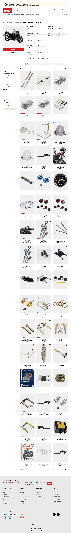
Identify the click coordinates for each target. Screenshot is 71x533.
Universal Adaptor (44, 92)
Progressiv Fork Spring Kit (27, 92)
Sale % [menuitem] (22, 14)
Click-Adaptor (60, 340)
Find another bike (12, 52)
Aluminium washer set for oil (44, 464)
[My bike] (58, 10)
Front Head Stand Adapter (43, 315)
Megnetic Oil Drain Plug (27, 142)
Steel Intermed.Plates (27, 216)
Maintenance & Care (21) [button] (9, 73)
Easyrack (27, 241)
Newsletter (5, 498)
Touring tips (22, 492)
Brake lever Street (44, 439)
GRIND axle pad (43, 216)
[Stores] (54, 10)
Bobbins (27, 315)
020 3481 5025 (12, 482)
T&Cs (54, 492)
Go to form (61, 63)
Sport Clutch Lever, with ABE (60, 464)
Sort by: (58, 68)
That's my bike (13, 49)
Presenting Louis (39, 490)
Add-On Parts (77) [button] (7, 86)
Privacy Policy (55, 494)
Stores (37, 492)
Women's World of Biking (24, 490)
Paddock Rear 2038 (27, 365)
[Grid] (52, 68)
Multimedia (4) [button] (7, 82)
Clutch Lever (44, 167)
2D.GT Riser (44, 266)
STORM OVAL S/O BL (27, 291)
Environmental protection (58, 501)
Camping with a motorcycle (25, 505)
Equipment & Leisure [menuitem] (16, 14)
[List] (54, 68)
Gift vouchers (5, 499)
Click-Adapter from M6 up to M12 (27, 340)
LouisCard (5, 501)
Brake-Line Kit (43, 241)
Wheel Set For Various (60, 291)
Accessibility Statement (57, 499)
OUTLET (7, 105)
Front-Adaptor (27, 439)
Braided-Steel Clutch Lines (60, 241)
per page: (30, 68)
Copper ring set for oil (60, 315)
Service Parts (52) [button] (7, 71)
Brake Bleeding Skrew (43, 365)
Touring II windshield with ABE (60, 142)
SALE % (7, 102)
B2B (4, 492)
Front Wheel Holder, (60, 365)
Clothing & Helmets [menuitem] (6, 14)
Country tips (22, 494)
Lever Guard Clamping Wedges (60, 92)
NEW (7, 99)
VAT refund (38, 496)
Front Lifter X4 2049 (43, 142)
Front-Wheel (44, 340)
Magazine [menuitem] (32, 14)
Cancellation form (56, 498)
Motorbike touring (23, 499)
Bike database (6, 496)
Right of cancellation (57, 496)
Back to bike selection (8, 19)
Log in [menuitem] (67, 14)
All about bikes (22, 501)
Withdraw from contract (7, 505)
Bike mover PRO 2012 (44, 291)
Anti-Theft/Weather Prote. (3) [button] (9, 77)
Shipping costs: (30, 528)
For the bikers (22, 503)
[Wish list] (63, 10)
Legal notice (55, 490)
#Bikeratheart (22, 498)
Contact (4, 490)
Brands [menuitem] (27, 14)
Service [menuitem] (37, 14)
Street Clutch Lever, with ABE (44, 414)
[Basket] (67, 10)
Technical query (6, 494)
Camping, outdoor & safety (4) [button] (10, 79)
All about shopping (40, 494)
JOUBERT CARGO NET (60, 167)
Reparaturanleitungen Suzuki (27, 464)
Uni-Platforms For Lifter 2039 (27, 414)
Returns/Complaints (7, 503)
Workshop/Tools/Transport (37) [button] (10, 84)
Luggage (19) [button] (6, 75)
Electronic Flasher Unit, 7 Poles (60, 439)
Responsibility (39, 498)
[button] (50, 10)
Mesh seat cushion (60, 266)
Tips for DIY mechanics (24, 496)
